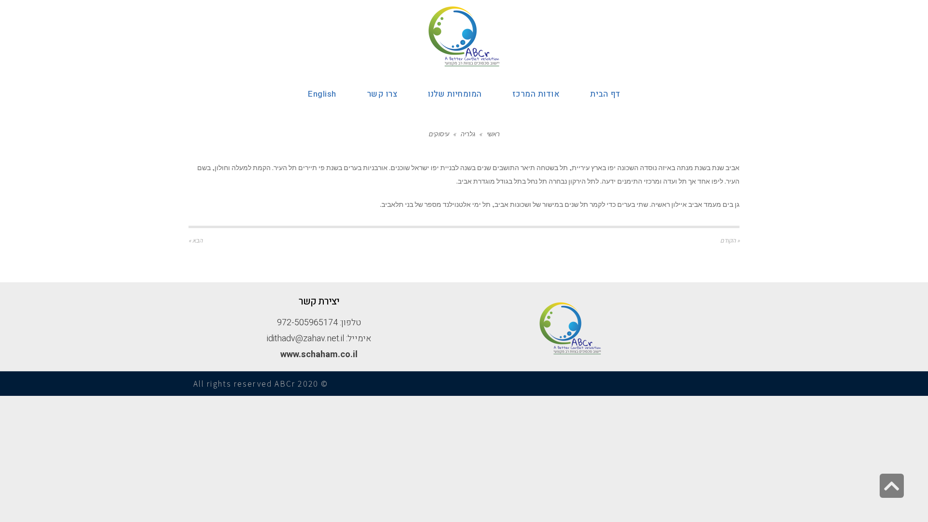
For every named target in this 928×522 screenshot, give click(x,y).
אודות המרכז (536, 94)
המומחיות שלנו (455, 94)
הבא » (195, 240)
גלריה (468, 134)
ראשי (493, 134)
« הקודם (730, 240)
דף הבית (605, 94)
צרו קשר (382, 94)
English (322, 94)
